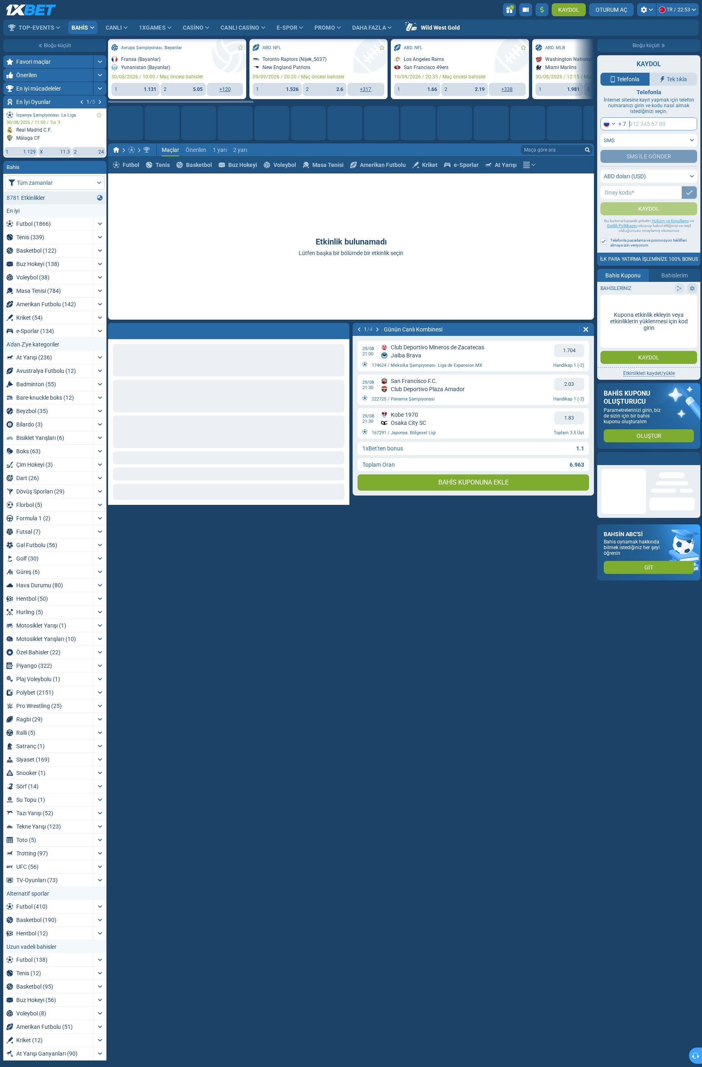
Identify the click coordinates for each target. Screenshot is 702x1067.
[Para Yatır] (541, 9)
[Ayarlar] (646, 9)
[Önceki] (81, 102)
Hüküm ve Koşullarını (670, 237)
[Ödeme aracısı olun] (525, 9)
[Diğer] (529, 165)
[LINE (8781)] (116, 149)
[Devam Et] (100, 102)
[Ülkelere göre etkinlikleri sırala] (100, 198)
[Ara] (587, 150)
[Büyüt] (99, 61)
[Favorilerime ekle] (99, 115)
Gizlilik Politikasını (622, 242)
